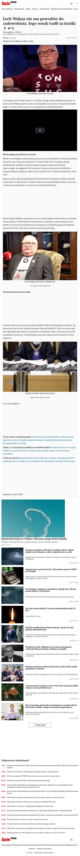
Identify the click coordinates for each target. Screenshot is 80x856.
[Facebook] (5, 28)
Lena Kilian (12, 38)
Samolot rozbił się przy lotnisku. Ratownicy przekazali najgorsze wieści (31, 824)
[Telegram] (9, 28)
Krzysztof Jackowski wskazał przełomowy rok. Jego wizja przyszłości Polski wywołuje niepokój (39, 810)
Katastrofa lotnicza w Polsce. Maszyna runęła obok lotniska (27, 819)
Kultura (35, 9)
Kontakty (32, 849)
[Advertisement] (40, 201)
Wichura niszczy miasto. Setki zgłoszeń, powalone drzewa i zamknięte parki (32, 772)
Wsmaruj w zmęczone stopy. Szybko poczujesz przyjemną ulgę (28, 780)
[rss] (71, 3)
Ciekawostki (44, 9)
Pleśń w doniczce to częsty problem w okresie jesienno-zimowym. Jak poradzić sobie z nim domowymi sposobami (39, 450)
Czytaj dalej (40, 725)
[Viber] (13, 28)
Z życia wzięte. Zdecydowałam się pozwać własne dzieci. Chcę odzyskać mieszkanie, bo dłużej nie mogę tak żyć (42, 792)
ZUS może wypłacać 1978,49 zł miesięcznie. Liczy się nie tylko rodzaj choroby (33, 776)
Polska (28, 9)
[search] (77, 3)
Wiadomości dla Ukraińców (61, 9)
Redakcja (69, 845)
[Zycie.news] (8, 3)
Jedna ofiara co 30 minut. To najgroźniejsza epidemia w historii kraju (30, 806)
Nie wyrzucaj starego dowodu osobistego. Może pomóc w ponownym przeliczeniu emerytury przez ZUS (42, 815)
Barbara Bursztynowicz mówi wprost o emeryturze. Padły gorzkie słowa (31, 802)
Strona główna (7, 9)
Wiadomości (19, 9)
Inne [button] (75, 9)
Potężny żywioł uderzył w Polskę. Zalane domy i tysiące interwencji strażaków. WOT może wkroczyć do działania (42, 766)
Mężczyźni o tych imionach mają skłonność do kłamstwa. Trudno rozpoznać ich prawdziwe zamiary (41, 828)
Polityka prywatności (44, 849)
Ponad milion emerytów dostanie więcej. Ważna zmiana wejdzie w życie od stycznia (35, 797)
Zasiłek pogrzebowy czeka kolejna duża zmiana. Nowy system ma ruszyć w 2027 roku (36, 833)
